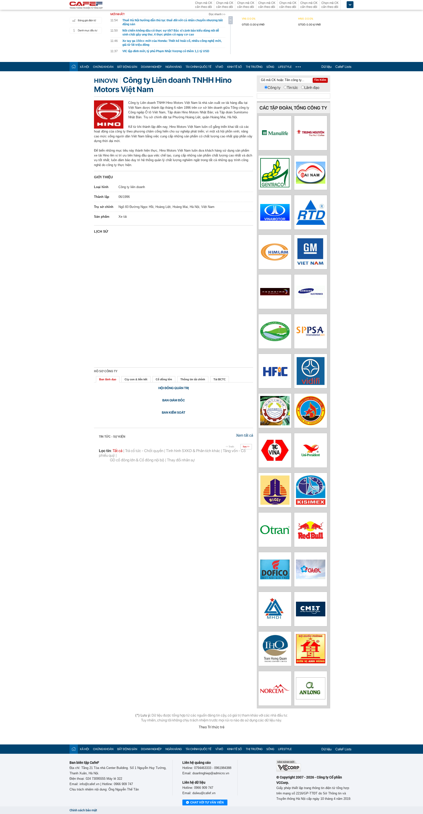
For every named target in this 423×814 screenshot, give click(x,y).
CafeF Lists (343, 67)
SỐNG (270, 67)
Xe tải (122, 216)
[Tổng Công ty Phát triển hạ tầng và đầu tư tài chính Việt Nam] (310, 384)
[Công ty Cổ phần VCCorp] (288, 771)
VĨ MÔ (219, 67)
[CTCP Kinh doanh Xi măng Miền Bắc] (275, 691)
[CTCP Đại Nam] (310, 182)
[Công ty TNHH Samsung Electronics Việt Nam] (310, 297)
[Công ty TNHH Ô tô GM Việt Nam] (310, 265)
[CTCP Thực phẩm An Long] (310, 698)
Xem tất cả (244, 435)
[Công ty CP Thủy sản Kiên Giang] (310, 503)
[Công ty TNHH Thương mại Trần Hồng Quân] (275, 662)
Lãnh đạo (311, 87)
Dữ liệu (326, 67)
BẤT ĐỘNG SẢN (127, 67)
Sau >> (246, 446)
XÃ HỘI (84, 67)
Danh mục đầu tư (87, 30)
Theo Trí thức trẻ (211, 727)
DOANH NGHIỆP (151, 67)
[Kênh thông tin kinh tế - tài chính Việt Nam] (86, 5)
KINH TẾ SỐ (234, 67)
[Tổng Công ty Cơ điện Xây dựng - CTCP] (275, 424)
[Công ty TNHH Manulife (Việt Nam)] (275, 142)
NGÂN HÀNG (173, 67)
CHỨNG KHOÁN (103, 67)
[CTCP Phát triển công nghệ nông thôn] (310, 223)
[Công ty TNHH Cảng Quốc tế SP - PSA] (310, 340)
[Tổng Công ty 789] (310, 662)
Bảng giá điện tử (87, 20)
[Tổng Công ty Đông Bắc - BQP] (310, 424)
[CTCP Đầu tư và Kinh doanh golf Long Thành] (275, 339)
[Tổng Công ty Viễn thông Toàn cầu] (310, 577)
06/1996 (124, 197)
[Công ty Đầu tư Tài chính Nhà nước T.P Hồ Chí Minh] (275, 377)
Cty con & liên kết (136, 379)
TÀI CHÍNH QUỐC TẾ (199, 67)
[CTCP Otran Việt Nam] (275, 532)
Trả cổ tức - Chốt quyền (144, 450)
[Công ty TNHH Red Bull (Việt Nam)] (310, 539)
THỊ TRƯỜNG (254, 67)
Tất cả (117, 450)
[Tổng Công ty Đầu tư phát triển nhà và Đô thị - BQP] (275, 618)
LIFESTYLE (285, 67)
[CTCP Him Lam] (275, 260)
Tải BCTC (219, 379)
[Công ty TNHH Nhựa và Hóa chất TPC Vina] (275, 459)
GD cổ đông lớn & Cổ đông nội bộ (137, 460)
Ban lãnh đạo (107, 379)
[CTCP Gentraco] (275, 186)
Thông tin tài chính (192, 379)
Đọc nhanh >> (217, 14)
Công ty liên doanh (131, 187)
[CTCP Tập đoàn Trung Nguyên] (310, 146)
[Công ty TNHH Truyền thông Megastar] (275, 294)
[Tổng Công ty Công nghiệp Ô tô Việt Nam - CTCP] (275, 219)
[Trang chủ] (73, 66)
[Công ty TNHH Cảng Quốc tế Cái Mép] (310, 615)
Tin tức (292, 87)
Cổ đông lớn (164, 379)
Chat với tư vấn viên (207, 802)
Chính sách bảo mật (83, 810)
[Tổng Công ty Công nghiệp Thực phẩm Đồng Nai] (275, 578)
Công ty (274, 87)
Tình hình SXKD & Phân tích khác (193, 450)
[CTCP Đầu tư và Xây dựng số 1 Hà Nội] (275, 503)
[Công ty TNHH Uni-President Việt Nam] (310, 457)
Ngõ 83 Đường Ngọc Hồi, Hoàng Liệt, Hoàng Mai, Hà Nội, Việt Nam (166, 207)
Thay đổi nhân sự (181, 460)
